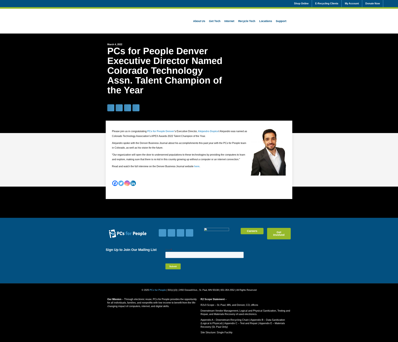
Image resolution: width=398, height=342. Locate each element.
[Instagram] (127, 183)
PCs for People (158, 290)
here (196, 166)
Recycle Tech (246, 21)
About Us (199, 21)
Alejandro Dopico (208, 131)
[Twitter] (121, 183)
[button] (110, 107)
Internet (229, 21)
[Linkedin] (133, 183)
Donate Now (372, 3)
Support (281, 21)
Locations (265, 21)
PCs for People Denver (160, 131)
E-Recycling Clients (326, 3)
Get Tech (214, 21)
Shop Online (301, 3)
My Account (352, 3)
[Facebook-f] (162, 233)
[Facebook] (115, 183)
